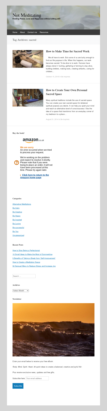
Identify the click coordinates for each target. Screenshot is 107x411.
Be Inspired (65, 76)
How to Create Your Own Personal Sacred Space (66, 92)
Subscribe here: (19, 378)
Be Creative (17, 212)
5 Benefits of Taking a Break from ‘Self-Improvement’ (34, 258)
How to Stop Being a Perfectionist (26, 250)
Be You (15, 231)
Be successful (18, 227)
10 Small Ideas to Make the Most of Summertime (32, 254)
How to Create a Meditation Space (26, 262)
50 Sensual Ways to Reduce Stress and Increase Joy (34, 266)
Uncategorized (18, 235)
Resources (44, 32)
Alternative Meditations (22, 204)
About (22, 32)
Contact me (32, 32)
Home (15, 32)
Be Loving (17, 223)
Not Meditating (27, 15)
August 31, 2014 (52, 119)
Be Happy (16, 215)
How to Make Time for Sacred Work (67, 51)
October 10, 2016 (52, 76)
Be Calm (16, 208)
